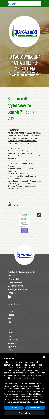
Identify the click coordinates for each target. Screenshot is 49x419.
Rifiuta (14, 408)
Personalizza (24, 413)
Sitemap (16, 303)
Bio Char (10, 350)
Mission (10, 318)
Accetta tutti (35, 408)
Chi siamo (11, 314)
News (18, 73)
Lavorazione (12, 343)
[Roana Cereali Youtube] (9, 296)
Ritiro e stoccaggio (14, 339)
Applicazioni (12, 346)
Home (11, 73)
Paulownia (11, 332)
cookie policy (8, 381)
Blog (9, 321)
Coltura (10, 335)
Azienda (10, 311)
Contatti (10, 328)
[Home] (24, 31)
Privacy (10, 303)
